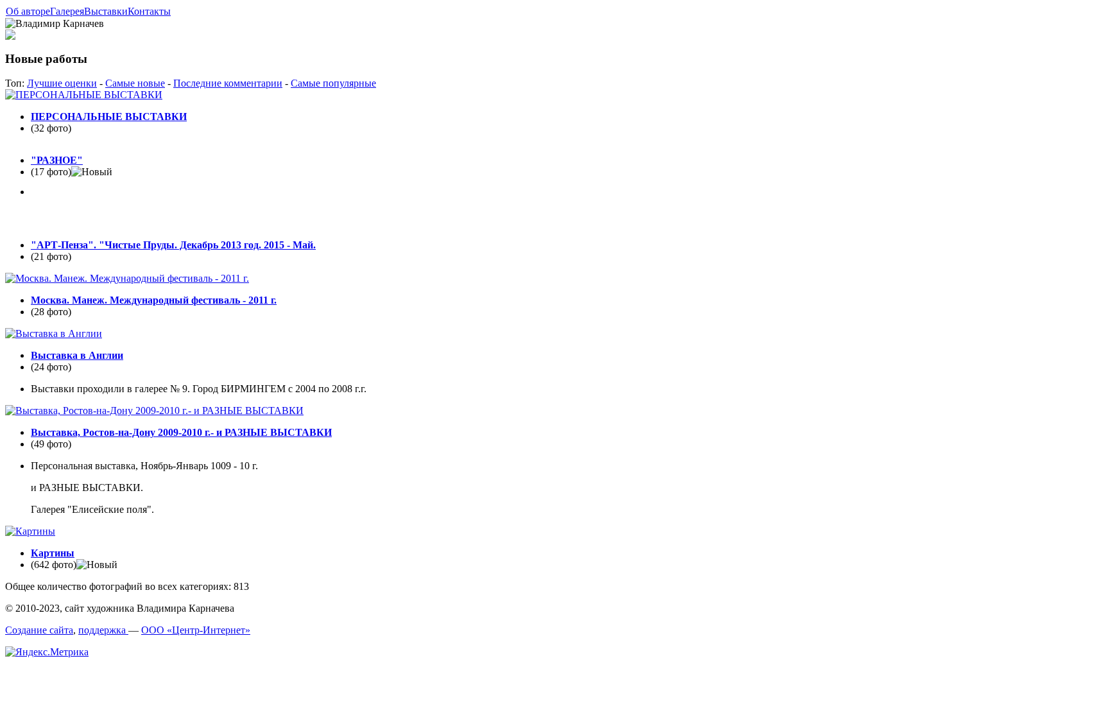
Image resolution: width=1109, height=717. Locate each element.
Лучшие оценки (62, 83)
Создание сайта (39, 630)
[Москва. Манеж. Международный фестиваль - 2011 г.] (127, 278)
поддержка (103, 630)
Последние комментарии (227, 83)
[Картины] (30, 531)
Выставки (106, 11)
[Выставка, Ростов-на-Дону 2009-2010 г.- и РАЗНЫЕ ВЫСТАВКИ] (154, 410)
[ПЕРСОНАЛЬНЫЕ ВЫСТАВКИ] (83, 94)
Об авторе (28, 11)
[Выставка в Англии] (53, 333)
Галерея (67, 11)
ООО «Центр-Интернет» (195, 630)
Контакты (149, 11)
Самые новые (135, 83)
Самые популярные (333, 83)
